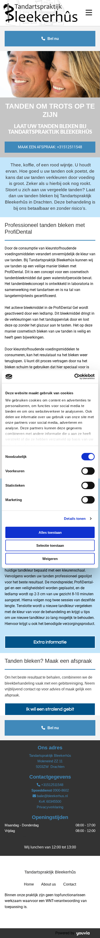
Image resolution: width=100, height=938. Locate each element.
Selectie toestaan (50, 545)
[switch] (88, 471)
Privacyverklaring (50, 807)
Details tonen (75, 519)
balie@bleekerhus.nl (52, 796)
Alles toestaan (50, 532)
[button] (50, 38)
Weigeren (50, 558)
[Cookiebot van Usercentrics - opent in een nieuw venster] (74, 377)
